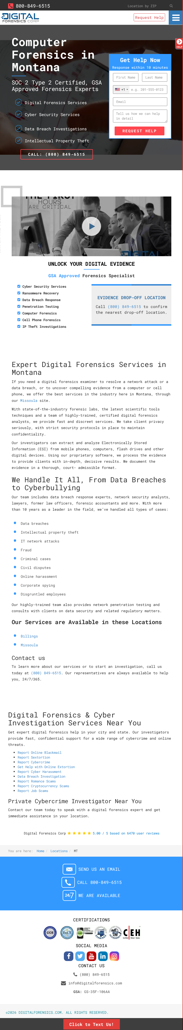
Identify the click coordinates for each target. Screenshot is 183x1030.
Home (40, 851)
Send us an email (99, 869)
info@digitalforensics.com (95, 983)
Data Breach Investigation (41, 776)
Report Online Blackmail (39, 752)
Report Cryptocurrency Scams (43, 786)
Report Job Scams (33, 790)
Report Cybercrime (34, 762)
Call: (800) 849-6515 (56, 154)
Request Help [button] (149, 17)
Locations (59, 851)
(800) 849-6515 (124, 306)
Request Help (139, 130)
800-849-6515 (33, 6)
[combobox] (121, 89)
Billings (29, 636)
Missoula (28, 400)
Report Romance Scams (37, 781)
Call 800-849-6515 (99, 882)
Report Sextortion (34, 757)
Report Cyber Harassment (39, 771)
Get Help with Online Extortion (46, 767)
